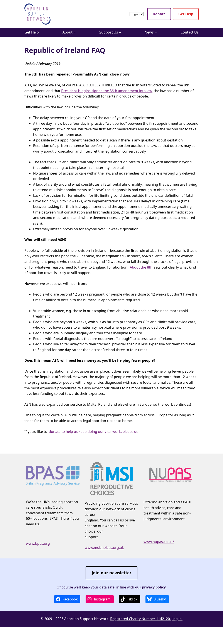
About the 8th (141, 267)
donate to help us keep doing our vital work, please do (94, 431)
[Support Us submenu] (120, 32)
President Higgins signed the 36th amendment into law (106, 90)
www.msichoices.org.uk (104, 547)
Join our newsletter (112, 573)
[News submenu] (156, 32)
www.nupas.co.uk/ (159, 541)
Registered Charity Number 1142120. (140, 618)
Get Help (185, 14)
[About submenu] (74, 32)
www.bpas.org (38, 543)
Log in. (177, 618)
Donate (159, 14)
